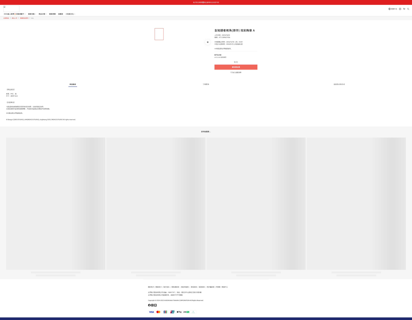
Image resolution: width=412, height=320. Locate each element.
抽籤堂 (60, 14)
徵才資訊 (166, 287)
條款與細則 (185, 287)
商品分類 (42, 14)
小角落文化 (70, 14)
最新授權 (52, 14)
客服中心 (225, 287)
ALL (32, 18)
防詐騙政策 (210, 287)
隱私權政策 (175, 287)
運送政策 (194, 287)
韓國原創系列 (24, 18)
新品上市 (14, 18)
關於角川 (151, 287)
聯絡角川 (159, 287)
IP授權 (218, 287)
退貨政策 (202, 287)
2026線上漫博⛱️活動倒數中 (14, 14)
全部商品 (6, 18)
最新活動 (31, 14)
